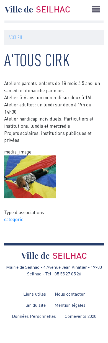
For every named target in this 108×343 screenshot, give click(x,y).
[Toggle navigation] (96, 9)
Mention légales (70, 305)
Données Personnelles (34, 316)
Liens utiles (34, 294)
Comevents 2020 (80, 316)
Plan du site (34, 305)
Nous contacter (70, 294)
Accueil (16, 37)
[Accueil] (37, 9)
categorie (14, 219)
